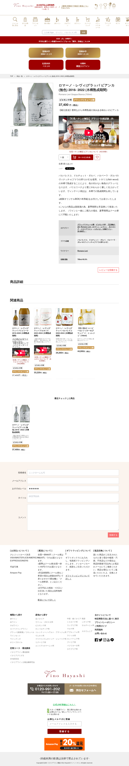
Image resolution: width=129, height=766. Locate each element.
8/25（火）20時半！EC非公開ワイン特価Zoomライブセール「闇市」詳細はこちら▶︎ (64, 40)
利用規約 (99, 629)
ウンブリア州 (72, 625)
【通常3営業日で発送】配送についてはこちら (74, 7)
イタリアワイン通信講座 (19, 652)
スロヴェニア (87, 631)
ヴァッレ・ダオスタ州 (44, 622)
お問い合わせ (101, 633)
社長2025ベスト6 (46, 64)
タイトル (22, 498)
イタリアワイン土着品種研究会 (22, 662)
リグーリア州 (40, 642)
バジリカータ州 (73, 645)
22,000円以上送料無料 (45, 5)
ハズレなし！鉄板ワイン (103, 229)
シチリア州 (86, 622)
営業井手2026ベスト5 (46, 52)
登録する (64, 731)
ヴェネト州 (39, 635)
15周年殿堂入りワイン (83, 64)
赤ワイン (13, 618)
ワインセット (15, 635)
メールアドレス (19, 481)
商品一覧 (20, 76)
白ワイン (13, 622)
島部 (83, 618)
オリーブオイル (16, 642)
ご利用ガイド (101, 625)
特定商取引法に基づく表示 (107, 618)
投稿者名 (22, 473)
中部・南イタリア (74, 618)
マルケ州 (70, 628)
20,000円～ (81, 231)
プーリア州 (71, 642)
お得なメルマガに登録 (58, 719)
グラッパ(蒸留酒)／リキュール (22, 632)
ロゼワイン (14, 625)
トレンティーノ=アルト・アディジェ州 (50, 632)
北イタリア (39, 618)
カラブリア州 (72, 649)
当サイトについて (103, 614)
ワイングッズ (15, 639)
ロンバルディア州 (42, 628)
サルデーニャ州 (88, 625)
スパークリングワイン (19, 628)
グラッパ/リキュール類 (84, 99)
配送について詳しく (47, 599)
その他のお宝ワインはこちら (20, 340)
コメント (22, 517)
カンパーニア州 (73, 638)
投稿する (113, 534)
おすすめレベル (19, 489)
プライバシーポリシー (105, 622)
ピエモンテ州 (66, 99)
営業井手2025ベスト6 (83, 52)
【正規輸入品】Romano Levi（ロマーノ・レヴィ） (96, 225)
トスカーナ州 (72, 622)
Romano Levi (82, 251)
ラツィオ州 (71, 635)
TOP (11, 76)
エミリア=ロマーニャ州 (44, 645)
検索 (83, 32)
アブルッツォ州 (73, 632)
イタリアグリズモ (17, 655)
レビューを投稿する (108, 269)
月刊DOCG (14, 659)
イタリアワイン (86, 229)
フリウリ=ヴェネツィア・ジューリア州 (50, 639)
